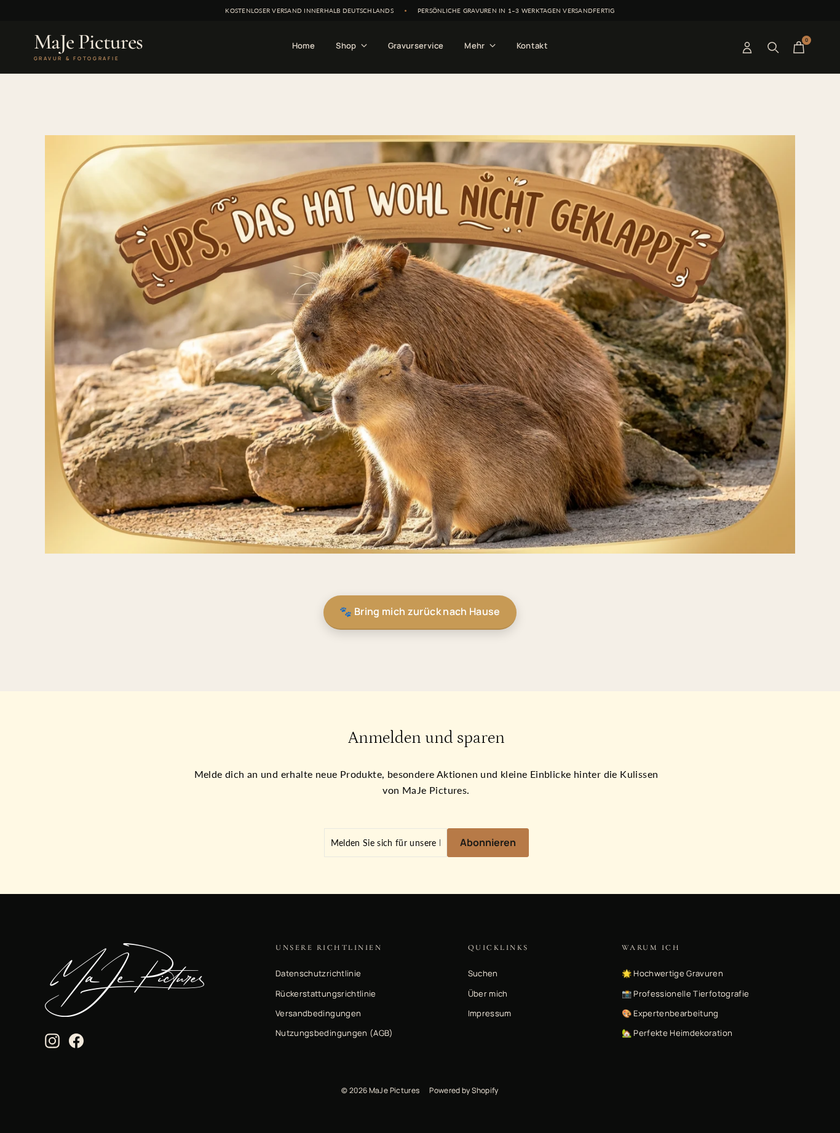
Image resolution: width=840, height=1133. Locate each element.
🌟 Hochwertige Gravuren (673, 973)
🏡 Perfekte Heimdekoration (677, 1032)
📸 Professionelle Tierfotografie (686, 993)
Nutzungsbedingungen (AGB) (334, 1032)
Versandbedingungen (318, 1013)
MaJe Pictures (88, 47)
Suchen (483, 973)
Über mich (488, 993)
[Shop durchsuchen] (773, 47)
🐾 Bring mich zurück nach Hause (420, 611)
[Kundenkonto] (747, 47)
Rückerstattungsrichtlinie (325, 993)
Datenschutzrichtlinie (318, 973)
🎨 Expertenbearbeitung (670, 1013)
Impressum (490, 1013)
